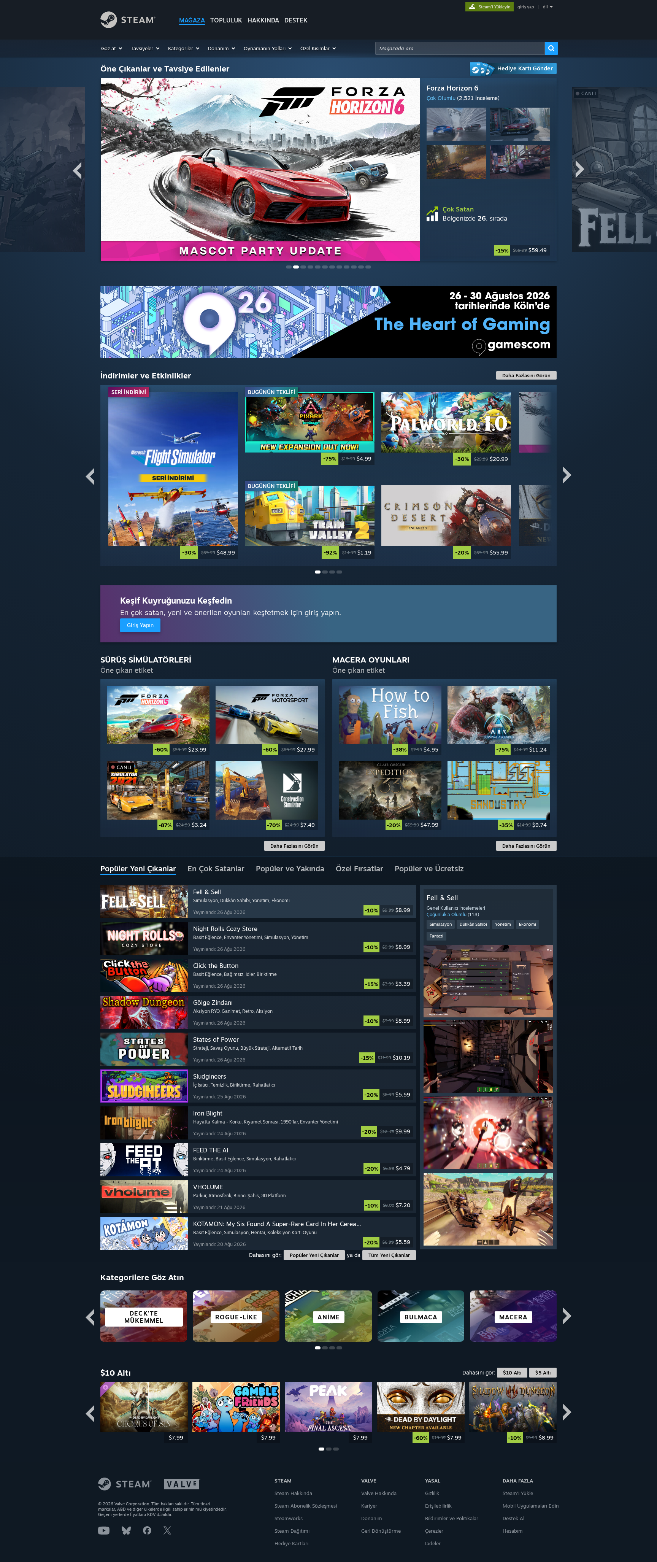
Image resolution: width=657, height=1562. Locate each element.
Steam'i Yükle (518, 1493)
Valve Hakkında (379, 1493)
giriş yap (525, 7)
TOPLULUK (226, 20)
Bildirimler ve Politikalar (451, 1518)
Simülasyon (441, 924)
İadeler (433, 1543)
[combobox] (460, 48)
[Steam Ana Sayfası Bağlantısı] (128, 26)
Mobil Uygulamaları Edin (531, 1506)
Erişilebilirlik (438, 1506)
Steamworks (289, 1518)
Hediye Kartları (291, 1543)
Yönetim (503, 924)
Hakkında (263, 20)
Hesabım (513, 1531)
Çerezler (434, 1531)
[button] (112, 48)
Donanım (371, 1518)
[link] (488, 250)
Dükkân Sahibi (473, 924)
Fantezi (436, 936)
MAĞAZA (192, 20)
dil (545, 7)
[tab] (138, 869)
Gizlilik (432, 1493)
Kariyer (369, 1506)
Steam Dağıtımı (292, 1531)
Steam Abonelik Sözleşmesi (306, 1506)
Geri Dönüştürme (381, 1531)
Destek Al (513, 1518)
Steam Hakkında (293, 1493)
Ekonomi (527, 924)
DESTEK (296, 20)
